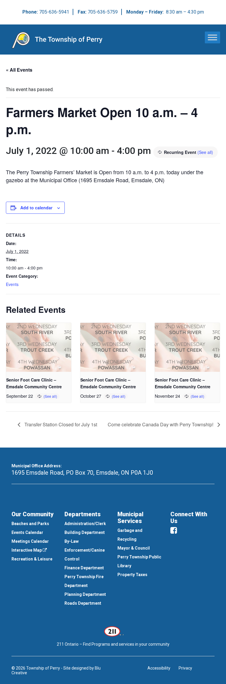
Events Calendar (27, 532)
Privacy (185, 668)
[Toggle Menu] (212, 37)
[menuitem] (33, 523)
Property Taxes (132, 574)
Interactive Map (27, 550)
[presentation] (38, 347)
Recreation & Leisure (31, 559)
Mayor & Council (133, 548)
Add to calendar (36, 208)
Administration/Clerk (85, 523)
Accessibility (158, 668)
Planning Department (85, 594)
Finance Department (84, 567)
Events (12, 284)
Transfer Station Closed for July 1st (60, 424)
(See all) (205, 152)
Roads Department (82, 603)
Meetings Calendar (30, 541)
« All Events (19, 69)
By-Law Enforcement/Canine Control (84, 550)
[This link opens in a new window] (113, 631)
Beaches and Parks (30, 523)
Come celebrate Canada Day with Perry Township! (161, 424)
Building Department (84, 532)
